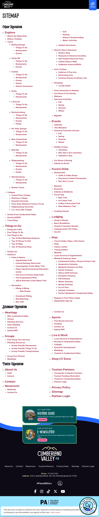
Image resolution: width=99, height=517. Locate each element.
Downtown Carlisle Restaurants (72, 178)
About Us (11, 369)
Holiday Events (61, 147)
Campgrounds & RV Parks (66, 229)
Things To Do (21, 47)
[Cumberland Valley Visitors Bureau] (7, 4)
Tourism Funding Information (67, 376)
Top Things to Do (15, 235)
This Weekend (60, 127)
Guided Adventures (67, 45)
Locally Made (64, 85)
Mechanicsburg (18, 112)
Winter (61, 111)
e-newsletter (46, 432)
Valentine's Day (65, 155)
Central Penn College (20, 195)
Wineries (58, 186)
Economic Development (64, 347)
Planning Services (15, 322)
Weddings (11, 359)
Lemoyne (15, 101)
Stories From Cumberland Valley (21, 214)
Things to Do (13, 226)
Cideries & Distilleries (63, 192)
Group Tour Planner (16, 356)
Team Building (13, 324)
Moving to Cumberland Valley (67, 341)
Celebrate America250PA (69, 64)
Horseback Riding (24, 296)
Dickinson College (19, 198)
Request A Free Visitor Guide (67, 298)
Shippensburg (17, 160)
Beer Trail (62, 197)
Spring (61, 105)
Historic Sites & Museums (65, 50)
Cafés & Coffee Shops (68, 175)
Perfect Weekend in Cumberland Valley (75, 293)
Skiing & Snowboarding (73, 37)
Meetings (11, 312)
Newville (15, 150)
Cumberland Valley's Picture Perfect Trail (76, 261)
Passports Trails (14, 229)
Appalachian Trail (24, 260)
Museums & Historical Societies (72, 56)
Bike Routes (25, 291)
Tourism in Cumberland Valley (67, 353)
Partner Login (60, 381)
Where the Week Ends (17, 36)
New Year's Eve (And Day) (70, 152)
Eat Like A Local (65, 181)
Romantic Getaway (67, 275)
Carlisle (14, 71)
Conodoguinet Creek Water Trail (30, 266)
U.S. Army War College (21, 209)
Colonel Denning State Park (28, 263)
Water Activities (70, 40)
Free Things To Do (15, 232)
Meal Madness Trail (67, 206)
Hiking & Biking (22, 288)
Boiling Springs (18, 44)
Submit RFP (12, 330)
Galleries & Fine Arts (67, 72)
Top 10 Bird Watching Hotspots (25, 238)
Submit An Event (61, 163)
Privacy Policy (61, 387)
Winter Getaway (65, 281)
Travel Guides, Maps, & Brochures (69, 241)
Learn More (42, 419)
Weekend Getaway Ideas (65, 258)
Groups (9, 336)
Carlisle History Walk (67, 61)
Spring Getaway (65, 284)
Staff (9, 373)
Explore (10, 32)
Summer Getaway (66, 290)
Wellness (58, 96)
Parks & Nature (18, 257)
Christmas (62, 150)
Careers (10, 376)
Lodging (57, 216)
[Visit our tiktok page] (48, 491)
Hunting (66, 34)
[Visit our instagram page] (41, 491)
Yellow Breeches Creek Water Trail (31, 280)
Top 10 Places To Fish (21, 241)
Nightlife (58, 115)
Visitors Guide (46, 414)
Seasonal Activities (62, 99)
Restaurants (21, 50)
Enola (14, 91)
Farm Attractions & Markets (66, 90)
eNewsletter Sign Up (63, 301)
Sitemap (57, 391)
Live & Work (60, 335)
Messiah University (19, 201)
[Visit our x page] (55, 491)
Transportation (61, 249)
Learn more (55, 512)
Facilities (58, 323)
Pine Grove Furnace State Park (30, 275)
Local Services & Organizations (68, 255)
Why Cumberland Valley (18, 316)
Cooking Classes (61, 211)
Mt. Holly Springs (19, 128)
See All (57, 232)
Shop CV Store (61, 358)
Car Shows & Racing (63, 160)
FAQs (56, 244)
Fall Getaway (64, 278)
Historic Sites (64, 53)
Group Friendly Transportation (25, 351)
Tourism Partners (63, 369)
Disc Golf (20, 302)
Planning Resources (16, 342)
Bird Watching (22, 299)
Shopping (58, 83)
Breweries (58, 189)
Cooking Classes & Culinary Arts (72, 78)
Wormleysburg (18, 177)
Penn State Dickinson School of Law (27, 204)
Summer (62, 108)
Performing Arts (65, 75)
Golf (64, 31)
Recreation (16, 285)
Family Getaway (65, 270)
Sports (56, 317)
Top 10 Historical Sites (21, 247)
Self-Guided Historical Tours (71, 58)
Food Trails (59, 194)
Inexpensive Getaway (68, 264)
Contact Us (12, 327)
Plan (55, 237)
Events (19, 53)
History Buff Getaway (68, 273)
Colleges (11, 192)
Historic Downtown (24, 86)
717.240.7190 (52, 473)
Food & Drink (60, 169)
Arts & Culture (60, 69)
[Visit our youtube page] (63, 491)
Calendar (58, 124)
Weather (58, 252)
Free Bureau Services (63, 321)
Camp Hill (15, 58)
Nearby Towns (17, 187)
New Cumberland (19, 139)
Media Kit (11, 389)
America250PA (14, 217)
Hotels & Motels (61, 220)
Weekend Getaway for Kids (70, 267)
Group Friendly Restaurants (23, 345)
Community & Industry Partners (68, 373)
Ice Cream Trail (65, 200)
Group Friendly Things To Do (24, 348)
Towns (10, 42)
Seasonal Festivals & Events (66, 130)
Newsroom (12, 386)
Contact (10, 381)
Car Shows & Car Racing (65, 93)
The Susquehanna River (26, 277)
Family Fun (12, 251)
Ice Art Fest (63, 287)
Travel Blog (12, 220)
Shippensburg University (22, 206)
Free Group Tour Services (18, 339)
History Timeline (14, 39)
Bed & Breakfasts (62, 223)
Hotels (18, 83)
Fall (60, 102)
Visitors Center (60, 247)
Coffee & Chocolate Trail (69, 203)
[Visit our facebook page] (35, 491)
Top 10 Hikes (17, 244)
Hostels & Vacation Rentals (66, 226)
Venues (10, 319)
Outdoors (11, 254)
